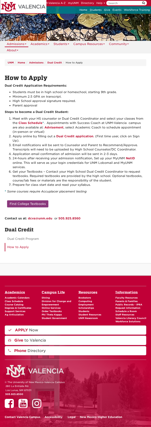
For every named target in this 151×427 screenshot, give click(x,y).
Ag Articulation (14, 314)
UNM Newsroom (88, 318)
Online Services (51, 308)
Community (118, 44)
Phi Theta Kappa (52, 314)
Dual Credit (54, 62)
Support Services (15, 311)
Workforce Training (137, 9)
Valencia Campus (22, 417)
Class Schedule (30, 123)
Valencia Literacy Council (130, 318)
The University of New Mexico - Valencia (23, 7)
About (11, 50)
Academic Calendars (17, 297)
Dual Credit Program (23, 239)
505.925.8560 (69, 218)
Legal (72, 417)
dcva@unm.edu (40, 218)
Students (96, 9)
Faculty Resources (126, 297)
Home (83, 9)
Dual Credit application (74, 136)
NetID (130, 158)
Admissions (15, 44)
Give (107, 9)
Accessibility (54, 417)
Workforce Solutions (127, 321)
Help (99, 3)
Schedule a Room (126, 311)
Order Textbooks (52, 311)
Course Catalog (14, 304)
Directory (87, 3)
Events (117, 9)
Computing (85, 301)
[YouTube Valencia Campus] (24, 406)
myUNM (73, 3)
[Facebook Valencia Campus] (11, 406)
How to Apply (18, 247)
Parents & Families (126, 301)
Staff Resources (124, 314)
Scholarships (86, 308)
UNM (11, 62)
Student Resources (89, 314)
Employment (86, 304)
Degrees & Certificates (18, 308)
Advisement (54, 127)
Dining (46, 297)
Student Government (54, 318)
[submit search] (143, 3)
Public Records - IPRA (128, 304)
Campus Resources (88, 44)
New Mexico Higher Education (101, 417)
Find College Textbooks (28, 204)
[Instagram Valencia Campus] (38, 406)
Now (26, 330)
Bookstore (84, 297)
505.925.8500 (14, 394)
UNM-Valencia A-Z (53, 3)
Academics (38, 44)
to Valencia (29, 340)
